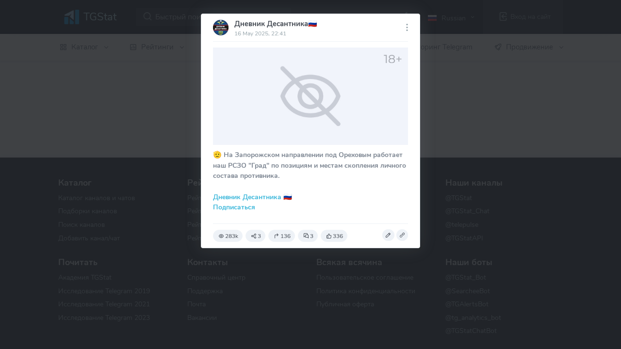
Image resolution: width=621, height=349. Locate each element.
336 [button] (338, 236)
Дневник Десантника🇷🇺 (275, 24)
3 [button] (259, 236)
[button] (388, 235)
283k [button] (231, 236)
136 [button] (285, 236)
